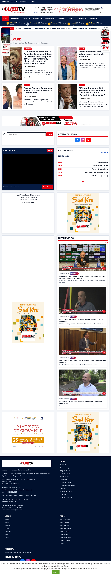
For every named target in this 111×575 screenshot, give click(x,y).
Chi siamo (5, 1)
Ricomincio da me (66, 497)
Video (62, 543)
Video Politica (64, 522)
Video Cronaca (65, 520)
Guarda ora (47, 187)
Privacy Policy (64, 468)
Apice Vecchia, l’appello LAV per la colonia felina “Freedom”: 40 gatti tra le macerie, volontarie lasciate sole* (56, 28)
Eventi (27, 85)
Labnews (63, 488)
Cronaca (14, 18)
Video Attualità (64, 526)
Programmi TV (65, 471)
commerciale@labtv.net (14, 510)
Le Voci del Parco (66, 491)
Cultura (60, 18)
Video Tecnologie (65, 537)
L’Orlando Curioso (66, 482)
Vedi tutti (104, 152)
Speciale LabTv (65, 473)
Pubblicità (24, 1)
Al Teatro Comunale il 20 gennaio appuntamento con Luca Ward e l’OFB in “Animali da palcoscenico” (92, 91)
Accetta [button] (55, 572)
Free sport (63, 479)
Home (5, 18)
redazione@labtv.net (9, 502)
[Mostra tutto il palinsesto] (83, 181)
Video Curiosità (65, 540)
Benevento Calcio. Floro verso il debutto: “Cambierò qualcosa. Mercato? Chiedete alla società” (82, 277)
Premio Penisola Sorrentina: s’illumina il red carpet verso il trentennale (38, 90)
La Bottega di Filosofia (67, 485)
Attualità (37, 18)
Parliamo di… (64, 494)
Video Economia (65, 528)
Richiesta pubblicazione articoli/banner (18, 552)
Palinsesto (82, 18)
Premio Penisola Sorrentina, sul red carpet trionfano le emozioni (92, 54)
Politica (26, 18)
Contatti (14, 1)
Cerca (32, 1)
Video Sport (64, 534)
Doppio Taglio (64, 476)
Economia (49, 18)
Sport (71, 18)
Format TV (93, 18)
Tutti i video (104, 242)
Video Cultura (64, 531)
